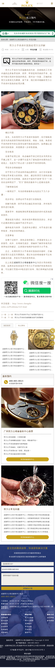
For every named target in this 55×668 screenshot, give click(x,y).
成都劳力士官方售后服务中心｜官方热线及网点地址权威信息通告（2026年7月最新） (27, 528)
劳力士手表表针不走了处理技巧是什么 (29, 314)
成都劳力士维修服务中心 (25, 263)
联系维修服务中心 (27, 459)
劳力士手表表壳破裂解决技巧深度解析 (29, 317)
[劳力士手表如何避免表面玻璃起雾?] (14, 337)
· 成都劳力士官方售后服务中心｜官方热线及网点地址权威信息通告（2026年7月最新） (14, 362)
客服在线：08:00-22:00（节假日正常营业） (18, 604)
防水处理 (4, 620)
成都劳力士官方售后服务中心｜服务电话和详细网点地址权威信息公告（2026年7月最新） (27, 521)
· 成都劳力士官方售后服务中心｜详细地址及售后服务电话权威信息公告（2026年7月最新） (41, 356)
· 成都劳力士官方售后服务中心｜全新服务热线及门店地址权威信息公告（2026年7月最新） (14, 352)
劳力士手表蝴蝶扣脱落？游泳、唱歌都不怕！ (21, 440)
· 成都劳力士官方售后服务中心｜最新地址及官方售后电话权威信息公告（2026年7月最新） (41, 353)
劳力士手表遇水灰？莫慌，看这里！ (17, 450)
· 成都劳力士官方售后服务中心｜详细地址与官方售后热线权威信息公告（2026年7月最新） (14, 349)
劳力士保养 (29, 620)
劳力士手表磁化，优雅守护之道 (16, 447)
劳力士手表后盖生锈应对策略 (15, 454)
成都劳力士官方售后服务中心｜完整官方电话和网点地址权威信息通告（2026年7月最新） (27, 525)
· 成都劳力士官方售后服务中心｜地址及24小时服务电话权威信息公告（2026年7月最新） (41, 370)
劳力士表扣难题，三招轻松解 (15, 437)
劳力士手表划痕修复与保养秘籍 (16, 444)
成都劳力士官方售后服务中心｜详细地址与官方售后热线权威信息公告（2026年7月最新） (27, 515)
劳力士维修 (29, 617)
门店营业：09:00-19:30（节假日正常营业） (18, 601)
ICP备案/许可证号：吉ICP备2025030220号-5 (27, 650)
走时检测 (4, 617)
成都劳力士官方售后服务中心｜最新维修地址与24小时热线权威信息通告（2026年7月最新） (27, 532)
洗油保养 (4, 626)
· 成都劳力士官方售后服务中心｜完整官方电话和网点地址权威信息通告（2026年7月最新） (14, 359)
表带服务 (4, 632)
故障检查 (4, 623)
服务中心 (28, 632)
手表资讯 (28, 629)
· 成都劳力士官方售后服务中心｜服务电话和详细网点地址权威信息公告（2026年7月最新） (14, 355)
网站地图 (27, 653)
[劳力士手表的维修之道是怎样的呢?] (41, 339)
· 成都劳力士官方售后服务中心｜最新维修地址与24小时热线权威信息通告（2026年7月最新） (14, 366)
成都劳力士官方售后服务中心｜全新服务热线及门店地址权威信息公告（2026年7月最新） (27, 518)
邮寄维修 (50, 620)
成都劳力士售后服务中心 (19, 39)
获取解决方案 (27, 588)
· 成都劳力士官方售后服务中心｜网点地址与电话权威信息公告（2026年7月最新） (41, 363)
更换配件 (28, 623)
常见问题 (32, 39)
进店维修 (50, 617)
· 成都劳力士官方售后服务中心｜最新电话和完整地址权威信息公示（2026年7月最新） (41, 359)
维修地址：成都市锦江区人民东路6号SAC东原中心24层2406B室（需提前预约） (27, 607)
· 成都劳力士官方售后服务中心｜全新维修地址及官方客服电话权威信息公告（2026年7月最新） (41, 366)
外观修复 (4, 629)
